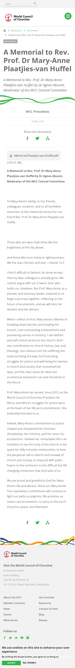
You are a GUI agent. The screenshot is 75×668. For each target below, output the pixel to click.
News (6, 608)
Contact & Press (48, 608)
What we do (10, 620)
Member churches (14, 603)
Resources (16, 30)
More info (64, 657)
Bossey (43, 620)
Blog (41, 614)
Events (7, 614)
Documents (32, 30)
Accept (11, 662)
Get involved (46, 597)
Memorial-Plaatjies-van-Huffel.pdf (36, 156)
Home (4, 30)
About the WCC (12, 597)
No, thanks (29, 663)
